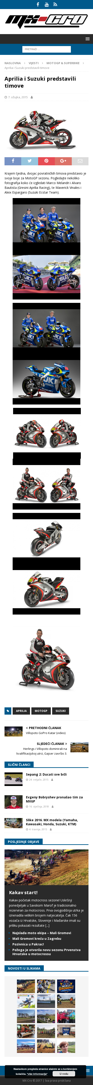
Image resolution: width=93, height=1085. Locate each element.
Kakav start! (23, 892)
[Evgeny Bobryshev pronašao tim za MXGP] (14, 802)
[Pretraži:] (46, 49)
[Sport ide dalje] (66, 1001)
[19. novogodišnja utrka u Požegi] (46, 1016)
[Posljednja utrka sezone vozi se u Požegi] (46, 1046)
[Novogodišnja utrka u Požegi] (26, 1046)
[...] (47, 925)
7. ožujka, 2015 (18, 97)
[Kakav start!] (46, 882)
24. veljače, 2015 (38, 779)
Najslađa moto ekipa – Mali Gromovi (41, 933)
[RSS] (55, 4)
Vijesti (34, 63)
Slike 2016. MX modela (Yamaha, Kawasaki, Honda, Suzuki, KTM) (52, 822)
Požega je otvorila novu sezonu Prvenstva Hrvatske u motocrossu (46, 952)
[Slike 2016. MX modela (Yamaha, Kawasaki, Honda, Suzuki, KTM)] (14, 823)
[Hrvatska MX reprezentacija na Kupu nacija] (26, 1031)
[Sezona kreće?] (26, 1016)
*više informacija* (37, 1074)
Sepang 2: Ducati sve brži (46, 774)
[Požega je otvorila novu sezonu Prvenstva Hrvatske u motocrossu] (46, 1001)
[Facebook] (38, 4)
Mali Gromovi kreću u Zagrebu (36, 938)
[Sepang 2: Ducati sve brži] (14, 779)
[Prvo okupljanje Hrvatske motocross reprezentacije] (46, 1031)
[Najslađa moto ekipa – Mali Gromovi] (46, 986)
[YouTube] (47, 4)
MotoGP (41, 711)
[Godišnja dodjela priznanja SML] (66, 1031)
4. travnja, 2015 (38, 829)
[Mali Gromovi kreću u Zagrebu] (66, 986)
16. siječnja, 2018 (39, 806)
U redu (64, 1074)
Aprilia (21, 711)
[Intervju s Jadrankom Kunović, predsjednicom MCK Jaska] (66, 1046)
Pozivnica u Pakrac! (28, 944)
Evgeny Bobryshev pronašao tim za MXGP (54, 799)
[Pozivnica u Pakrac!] (26, 1001)
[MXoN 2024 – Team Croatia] (66, 1016)
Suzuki (61, 711)
